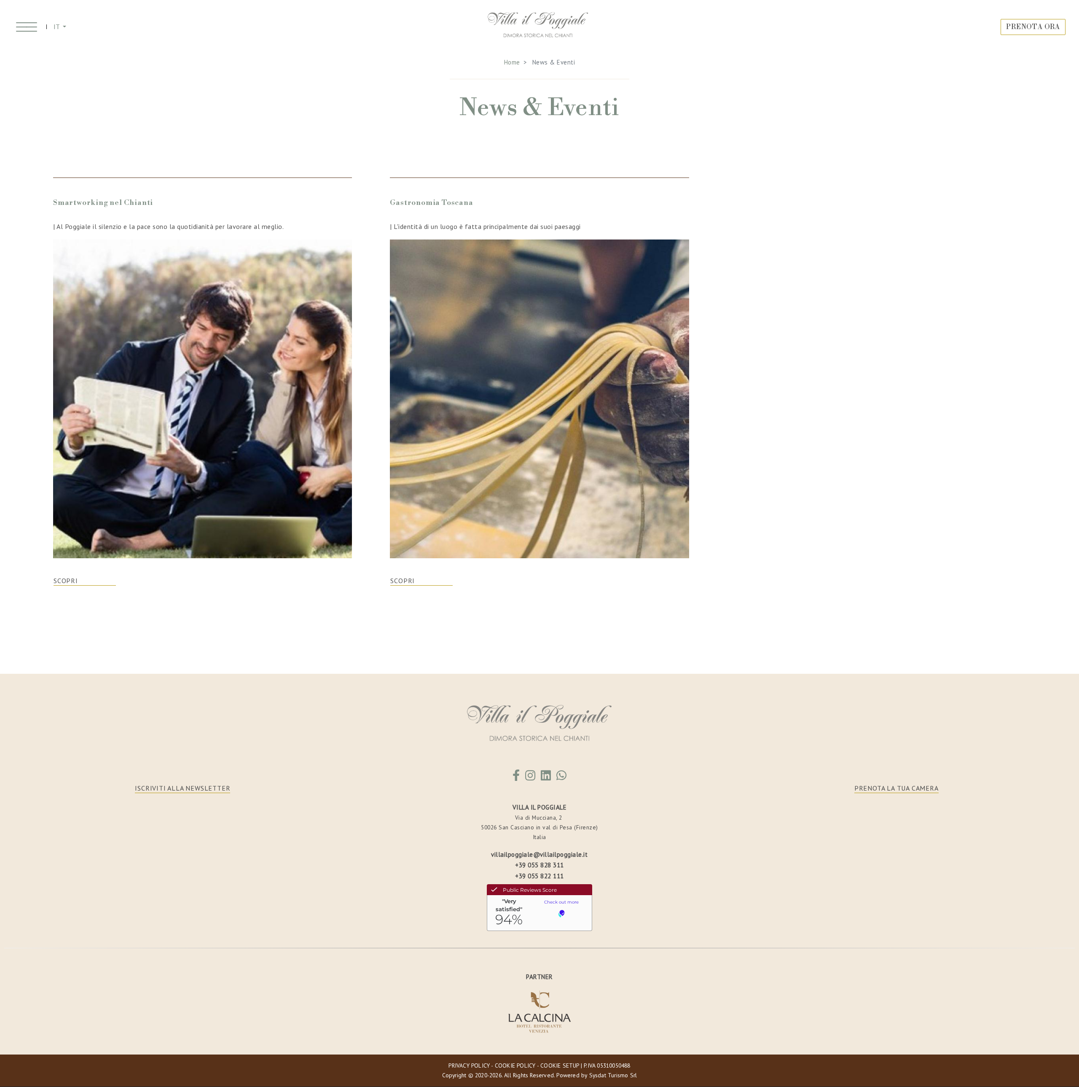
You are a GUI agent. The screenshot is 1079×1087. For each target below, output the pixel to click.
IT (57, 26)
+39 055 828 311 (539, 865)
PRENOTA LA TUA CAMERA (896, 788)
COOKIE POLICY (515, 1065)
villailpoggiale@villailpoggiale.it (539, 854)
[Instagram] (530, 777)
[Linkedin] (546, 777)
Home (512, 62)
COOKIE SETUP (559, 1065)
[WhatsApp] (561, 777)
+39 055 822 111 (539, 876)
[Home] (538, 27)
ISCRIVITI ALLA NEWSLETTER (182, 788)
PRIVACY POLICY (469, 1065)
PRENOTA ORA (1033, 27)
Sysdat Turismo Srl (613, 1075)
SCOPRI (66, 580)
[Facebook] (516, 777)
